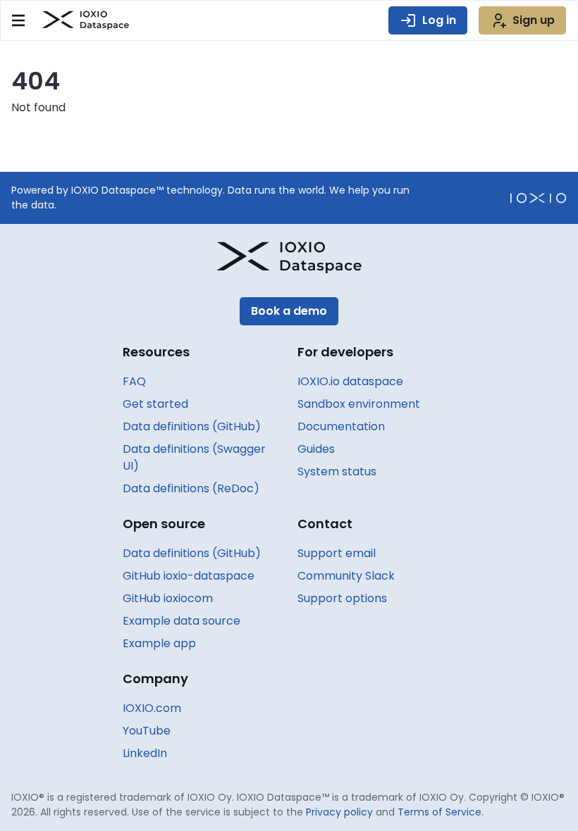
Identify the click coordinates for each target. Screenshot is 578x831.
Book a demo (289, 311)
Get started (155, 404)
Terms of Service (439, 812)
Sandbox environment (358, 404)
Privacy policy (339, 812)
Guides (316, 449)
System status (336, 471)
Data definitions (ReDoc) (191, 488)
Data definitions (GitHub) (192, 426)
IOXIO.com (152, 708)
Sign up (533, 20)
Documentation (341, 426)
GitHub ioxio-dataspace (188, 576)
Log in (439, 20)
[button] (18, 20)
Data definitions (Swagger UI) (194, 457)
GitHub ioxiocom (168, 598)
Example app (159, 643)
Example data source (181, 621)
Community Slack (346, 576)
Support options (342, 598)
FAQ (134, 381)
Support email (336, 553)
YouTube (147, 731)
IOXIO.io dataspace (350, 381)
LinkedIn (145, 753)
